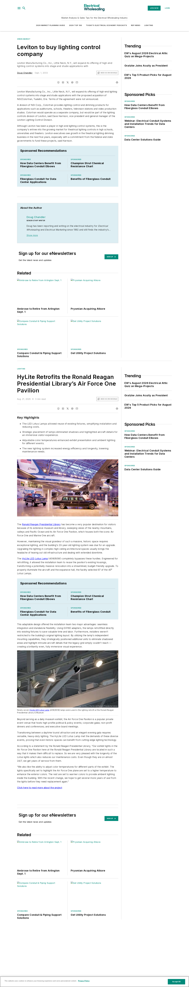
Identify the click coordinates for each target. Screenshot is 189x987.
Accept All (176, 982)
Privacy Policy (83, 981)
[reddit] (72, 82)
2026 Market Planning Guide (50, 25)
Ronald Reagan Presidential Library (41, 524)
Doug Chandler (25, 73)
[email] (77, 82)
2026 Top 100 (75, 25)
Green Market (23, 39)
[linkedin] (63, 82)
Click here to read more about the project (39, 787)
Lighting (148, 25)
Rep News (135, 25)
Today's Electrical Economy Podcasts (106, 25)
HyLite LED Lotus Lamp (35, 558)
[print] (117, 82)
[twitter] (67, 82)
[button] (19, 8)
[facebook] (58, 82)
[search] (24, 8)
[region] (94, 981)
